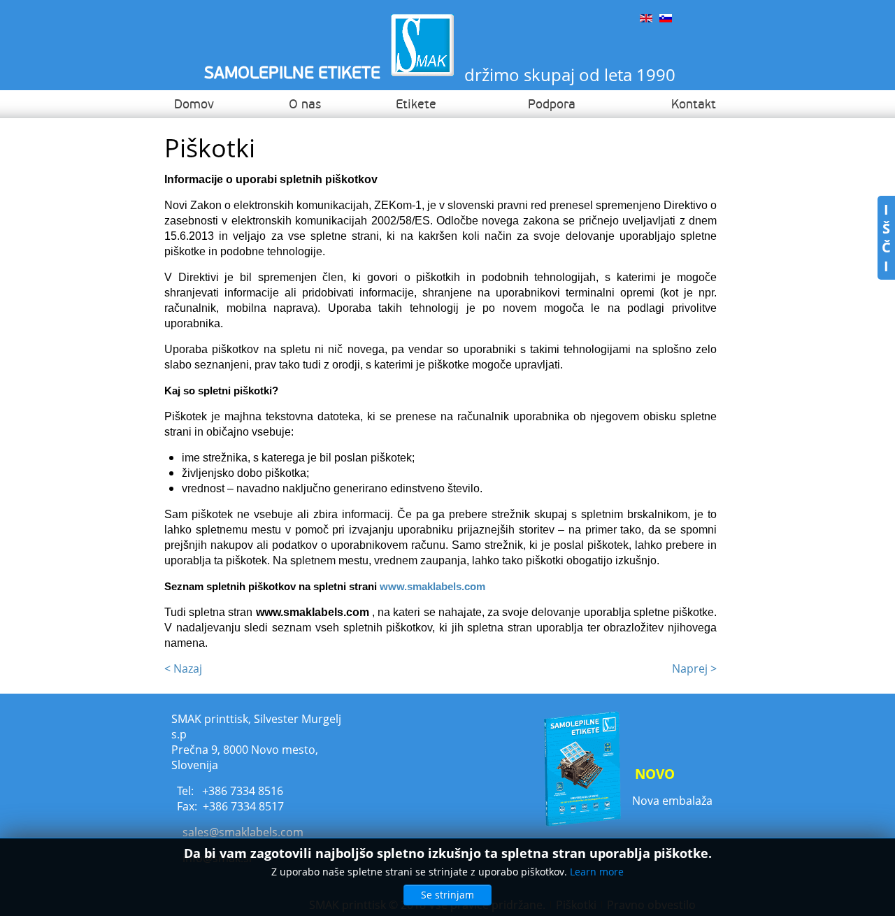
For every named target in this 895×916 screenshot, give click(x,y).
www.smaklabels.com (432, 586)
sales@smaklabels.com (242, 832)
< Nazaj (183, 668)
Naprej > (694, 668)
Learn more (597, 871)
